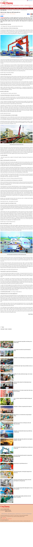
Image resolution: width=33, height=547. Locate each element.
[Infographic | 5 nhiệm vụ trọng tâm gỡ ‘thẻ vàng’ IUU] (6, 409)
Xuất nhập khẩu (3, 10)
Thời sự (3, 8)
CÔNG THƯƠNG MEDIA (3, 5)
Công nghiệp (21, 8)
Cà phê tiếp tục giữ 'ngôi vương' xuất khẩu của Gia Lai (23, 365)
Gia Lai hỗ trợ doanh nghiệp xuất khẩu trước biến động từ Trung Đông (22, 496)
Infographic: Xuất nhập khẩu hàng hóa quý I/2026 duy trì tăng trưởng (23, 431)
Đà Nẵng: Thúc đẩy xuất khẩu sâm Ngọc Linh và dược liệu (23, 374)
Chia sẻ (2, 16)
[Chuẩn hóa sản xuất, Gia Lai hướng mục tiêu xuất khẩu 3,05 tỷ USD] (6, 426)
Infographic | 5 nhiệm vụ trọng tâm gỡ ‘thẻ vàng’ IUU (23, 406)
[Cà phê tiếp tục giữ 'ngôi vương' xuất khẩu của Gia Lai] (6, 369)
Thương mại (17, 8)
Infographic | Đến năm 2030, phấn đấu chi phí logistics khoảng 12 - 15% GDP (23, 440)
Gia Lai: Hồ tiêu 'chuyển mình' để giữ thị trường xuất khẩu (23, 399)
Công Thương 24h (7, 8)
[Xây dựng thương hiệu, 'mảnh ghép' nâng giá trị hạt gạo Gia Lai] (6, 474)
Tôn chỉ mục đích (23, 513)
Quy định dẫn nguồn (29, 513)
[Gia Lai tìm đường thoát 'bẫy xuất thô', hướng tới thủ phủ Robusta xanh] (6, 458)
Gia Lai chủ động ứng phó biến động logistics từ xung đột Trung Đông (23, 488)
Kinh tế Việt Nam (9, 5)
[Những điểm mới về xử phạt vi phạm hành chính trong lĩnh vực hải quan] (6, 393)
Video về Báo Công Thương (11, 513)
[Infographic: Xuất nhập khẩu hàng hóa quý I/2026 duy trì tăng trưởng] (6, 434)
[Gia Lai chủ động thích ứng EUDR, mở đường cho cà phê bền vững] (6, 344)
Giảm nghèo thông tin (27, 5)
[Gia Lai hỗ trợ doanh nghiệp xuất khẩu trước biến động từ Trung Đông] (6, 499)
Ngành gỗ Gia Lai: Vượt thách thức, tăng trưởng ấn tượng (22, 415)
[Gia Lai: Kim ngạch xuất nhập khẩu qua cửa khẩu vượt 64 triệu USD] (6, 450)
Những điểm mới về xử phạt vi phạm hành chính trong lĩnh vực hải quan (23, 391)
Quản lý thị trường (12, 8)
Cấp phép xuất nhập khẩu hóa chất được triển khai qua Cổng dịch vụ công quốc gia (22, 480)
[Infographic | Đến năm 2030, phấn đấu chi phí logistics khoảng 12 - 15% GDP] (6, 442)
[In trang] (32, 16)
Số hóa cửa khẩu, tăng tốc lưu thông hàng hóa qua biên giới (22, 383)
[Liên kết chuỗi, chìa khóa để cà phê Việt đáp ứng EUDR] (6, 352)
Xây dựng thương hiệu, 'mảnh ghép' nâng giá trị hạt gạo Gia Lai (23, 472)
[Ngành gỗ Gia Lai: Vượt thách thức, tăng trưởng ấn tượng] (6, 417)
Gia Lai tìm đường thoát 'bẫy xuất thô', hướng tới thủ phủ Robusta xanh (23, 456)
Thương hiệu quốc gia (16, 5)
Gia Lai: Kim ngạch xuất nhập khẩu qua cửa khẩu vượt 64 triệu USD (23, 448)
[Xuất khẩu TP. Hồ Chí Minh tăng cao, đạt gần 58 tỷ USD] (6, 360)
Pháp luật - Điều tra (27, 8)
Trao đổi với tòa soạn (18, 513)
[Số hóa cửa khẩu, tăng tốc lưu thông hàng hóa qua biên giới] (6, 385)
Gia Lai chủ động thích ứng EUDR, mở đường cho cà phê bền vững (23, 342)
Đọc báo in (22, 5)
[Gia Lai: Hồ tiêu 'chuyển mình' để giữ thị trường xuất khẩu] (6, 401)
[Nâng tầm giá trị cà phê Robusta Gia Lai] (6, 466)
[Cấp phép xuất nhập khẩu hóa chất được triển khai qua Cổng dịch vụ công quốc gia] (6, 482)
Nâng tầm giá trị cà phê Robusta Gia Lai (20, 463)
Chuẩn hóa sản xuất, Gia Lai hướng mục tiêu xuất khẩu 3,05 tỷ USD (22, 423)
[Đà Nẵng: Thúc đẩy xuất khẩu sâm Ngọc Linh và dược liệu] (6, 377)
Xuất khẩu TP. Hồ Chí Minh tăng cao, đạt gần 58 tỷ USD (23, 357)
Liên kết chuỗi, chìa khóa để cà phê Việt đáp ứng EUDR (22, 350)
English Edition (30, 0)
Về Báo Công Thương (4, 513)
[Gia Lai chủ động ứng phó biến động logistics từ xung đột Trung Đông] (6, 491)
